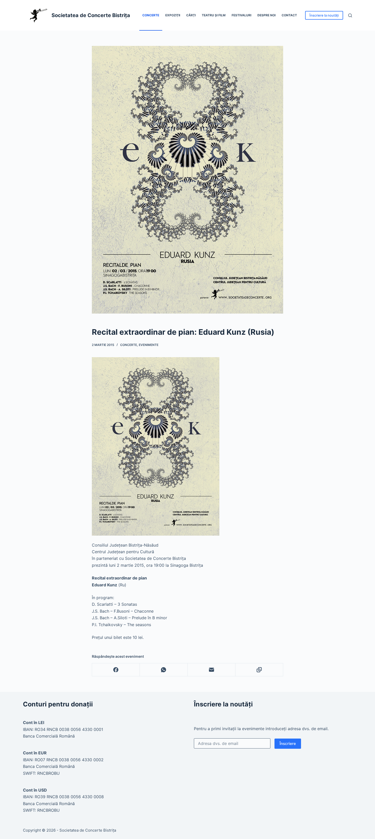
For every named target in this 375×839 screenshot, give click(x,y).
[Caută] (350, 15)
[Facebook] (116, 669)
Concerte (150, 15)
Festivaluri (241, 15)
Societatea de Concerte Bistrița (91, 15)
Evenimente (148, 345)
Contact (289, 15)
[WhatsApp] (164, 669)
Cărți (191, 15)
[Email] (211, 669)
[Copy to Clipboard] (259, 669)
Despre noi (266, 15)
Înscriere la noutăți (324, 15)
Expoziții (172, 15)
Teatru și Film (214, 15)
